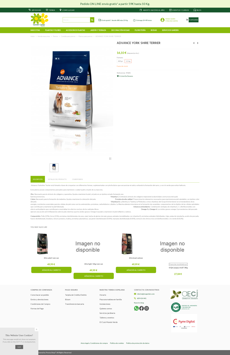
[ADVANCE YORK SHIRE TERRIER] (110, 158)
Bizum (67, 299)
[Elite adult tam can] (51, 244)
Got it (19, 347)
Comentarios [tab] (77, 179)
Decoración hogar (120, 30)
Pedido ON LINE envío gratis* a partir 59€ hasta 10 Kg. (115, 3)
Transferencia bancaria (74, 304)
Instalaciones (105, 304)
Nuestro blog (139, 303)
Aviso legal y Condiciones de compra (94, 343)
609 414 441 (141, 298)
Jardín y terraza (98, 30)
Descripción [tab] (38, 179)
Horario (103, 295)
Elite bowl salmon (136, 258)
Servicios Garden (170, 30)
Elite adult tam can (51, 258)
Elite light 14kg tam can (93, 264)
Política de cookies (117, 343)
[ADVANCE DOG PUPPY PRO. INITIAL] (197, 43)
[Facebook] (141, 308)
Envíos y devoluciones (39, 299)
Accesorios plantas (75, 30)
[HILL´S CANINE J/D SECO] (194, 43)
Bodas (154, 30)
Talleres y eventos (107, 317)
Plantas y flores (53, 30)
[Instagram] (146, 308)
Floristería (140, 30)
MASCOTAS (35, 30)
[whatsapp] (136, 308)
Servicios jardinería (107, 313)
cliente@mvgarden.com (146, 294)
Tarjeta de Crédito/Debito (76, 295)
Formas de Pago (37, 308)
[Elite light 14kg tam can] (94, 247)
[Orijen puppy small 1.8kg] (178, 247)
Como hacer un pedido (40, 295)
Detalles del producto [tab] (57, 179)
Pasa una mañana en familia (111, 299)
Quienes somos (106, 308)
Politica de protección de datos (137, 343)
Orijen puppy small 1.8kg (178, 268)
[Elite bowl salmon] (136, 244)
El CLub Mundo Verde (109, 322)
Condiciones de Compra (40, 304)
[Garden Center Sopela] (40, 20)
